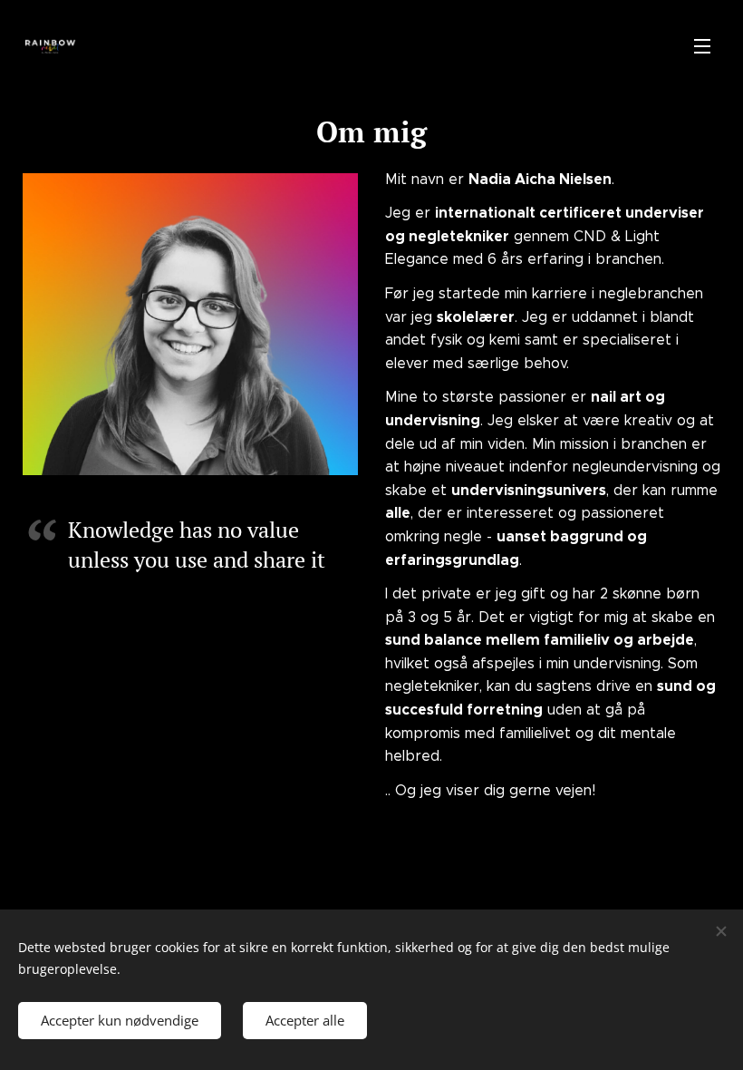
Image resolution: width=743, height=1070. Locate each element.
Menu (702, 45)
